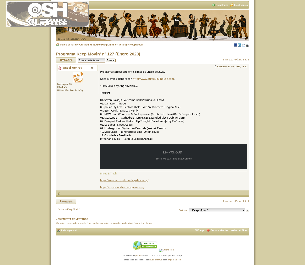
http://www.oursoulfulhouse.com (153, 79)
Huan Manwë (155, 260)
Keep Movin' (136, 44)
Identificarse (241, 5)
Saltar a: (183, 210)
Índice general (68, 44)
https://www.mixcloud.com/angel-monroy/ (124, 180)
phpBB (138, 255)
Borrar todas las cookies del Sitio (229, 230)
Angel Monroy (72, 68)
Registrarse (222, 5)
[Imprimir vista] (247, 45)
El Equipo (200, 230)
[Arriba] (59, 193)
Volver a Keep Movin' (69, 209)
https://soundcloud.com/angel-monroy (122, 187)
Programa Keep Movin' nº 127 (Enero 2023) (98, 54)
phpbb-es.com (174, 260)
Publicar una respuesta (62, 59)
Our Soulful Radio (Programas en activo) (103, 44)
